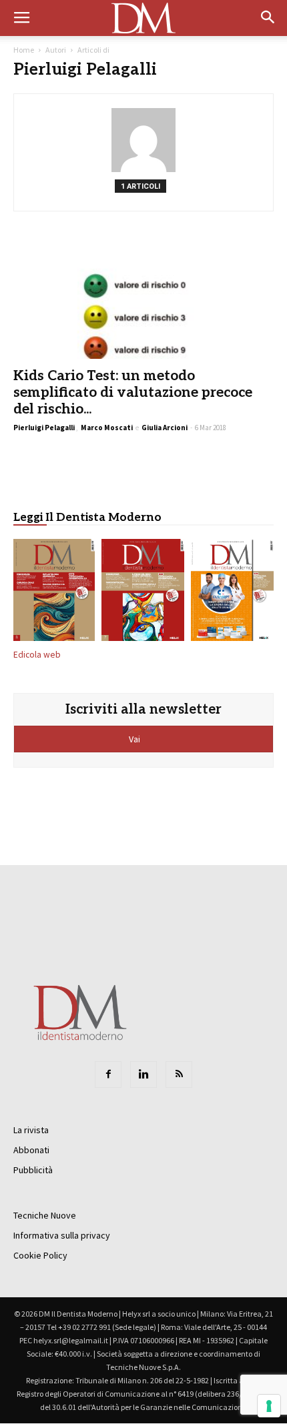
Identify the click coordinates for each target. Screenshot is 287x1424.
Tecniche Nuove (44, 1215)
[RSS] (179, 1074)
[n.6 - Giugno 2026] (232, 593)
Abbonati (31, 1150)
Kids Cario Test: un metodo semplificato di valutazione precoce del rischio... (132, 393)
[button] (268, 18)
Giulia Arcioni (164, 427)
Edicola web (37, 654)
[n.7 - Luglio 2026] (142, 593)
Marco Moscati (107, 427)
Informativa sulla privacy (61, 1235)
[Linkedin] (143, 1074)
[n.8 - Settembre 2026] (54, 593)
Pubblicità (33, 1170)
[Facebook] (108, 1074)
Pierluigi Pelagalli (44, 427)
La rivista (31, 1130)
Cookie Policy (40, 1255)
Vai (135, 739)
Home (23, 50)
